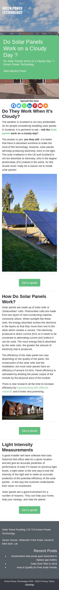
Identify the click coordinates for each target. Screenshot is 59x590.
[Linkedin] (29, 105)
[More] (45, 105)
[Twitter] (18, 105)
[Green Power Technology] (12, 11)
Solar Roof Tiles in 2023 (44, 563)
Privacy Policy (48, 581)
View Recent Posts (14, 70)
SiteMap (29, 584)
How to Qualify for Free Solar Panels (37, 567)
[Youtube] (40, 105)
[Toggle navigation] (54, 7)
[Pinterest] (35, 105)
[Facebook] (13, 105)
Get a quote (29, 282)
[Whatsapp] (24, 105)
